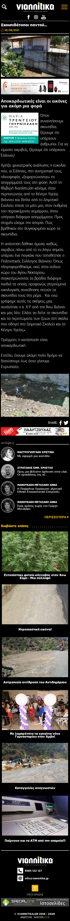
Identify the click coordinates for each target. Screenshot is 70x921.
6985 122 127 (33, 870)
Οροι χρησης (35, 894)
